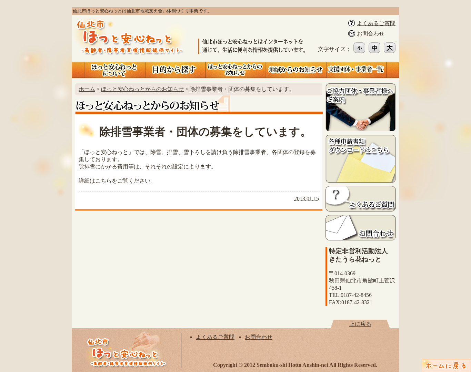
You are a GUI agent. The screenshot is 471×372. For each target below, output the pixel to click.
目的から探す (175, 70)
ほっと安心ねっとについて (115, 70)
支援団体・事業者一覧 (356, 70)
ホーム (87, 89)
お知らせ (236, 70)
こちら (103, 181)
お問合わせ (370, 34)
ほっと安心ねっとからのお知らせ (142, 89)
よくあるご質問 (376, 23)
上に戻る (360, 324)
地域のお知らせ (296, 70)
